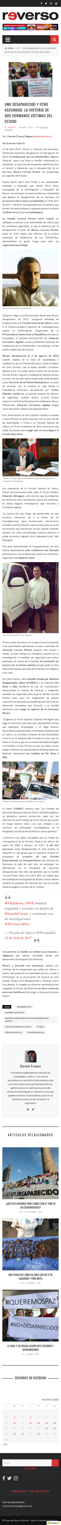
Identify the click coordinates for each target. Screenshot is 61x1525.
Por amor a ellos (13, 1032)
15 (47, 1423)
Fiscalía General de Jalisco (18, 1027)
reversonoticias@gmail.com (17, 1505)
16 (54, 1423)
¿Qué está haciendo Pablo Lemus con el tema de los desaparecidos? (31, 1205)
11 (14, 1423)
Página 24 (20, 143)
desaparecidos (24, 1007)
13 (30, 1423)
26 (22, 1434)
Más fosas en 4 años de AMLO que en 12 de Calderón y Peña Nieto (31, 1276)
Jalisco (11, 127)
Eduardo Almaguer (14, 1012)
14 (38, 1423)
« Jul (4, 1443)
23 (54, 1428)
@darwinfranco (43, 136)
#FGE (30, 903)
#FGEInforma (14, 903)
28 (38, 1434)
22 (47, 1428)
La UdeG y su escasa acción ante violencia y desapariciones (30, 1348)
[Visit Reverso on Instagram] (16, 1479)
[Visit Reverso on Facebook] (3, 1479)
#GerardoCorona (16, 913)
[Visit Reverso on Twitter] (9, 1479)
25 (14, 1434)
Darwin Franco (30, 1066)
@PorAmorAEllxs (17, 924)
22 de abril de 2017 (18, 937)
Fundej (40, 1027)
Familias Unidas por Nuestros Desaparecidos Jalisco (27, 1019)
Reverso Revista (21, 1520)
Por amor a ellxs (35, 1032)
